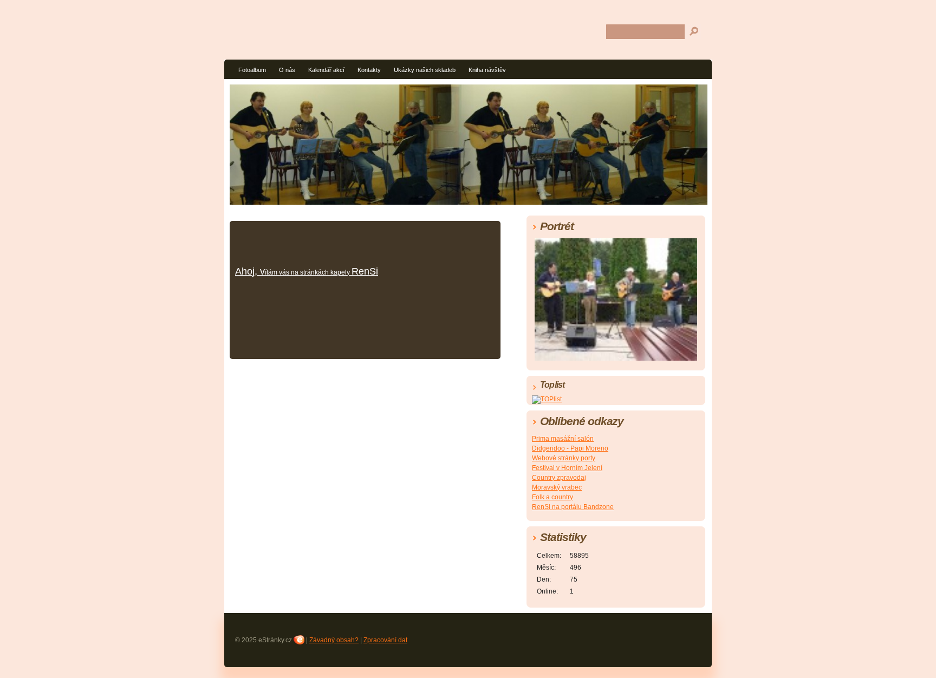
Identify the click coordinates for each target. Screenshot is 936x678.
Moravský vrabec (557, 487)
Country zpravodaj (559, 477)
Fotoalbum (252, 70)
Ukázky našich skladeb (425, 70)
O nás (287, 70)
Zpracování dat (385, 640)
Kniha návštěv (487, 70)
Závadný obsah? (334, 640)
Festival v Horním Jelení (567, 468)
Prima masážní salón (563, 438)
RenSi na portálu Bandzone (573, 507)
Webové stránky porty (563, 458)
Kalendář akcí (326, 70)
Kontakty (369, 70)
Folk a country (552, 497)
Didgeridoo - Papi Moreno (570, 448)
